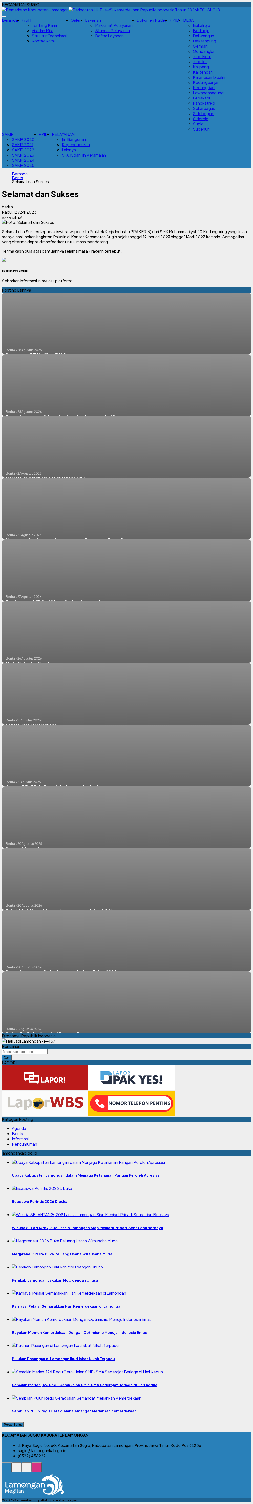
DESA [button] (188, 20)
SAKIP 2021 (22, 144)
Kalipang (201, 66)
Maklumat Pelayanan (114, 25)
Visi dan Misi (42, 30)
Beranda (10, 20)
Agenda (19, 1128)
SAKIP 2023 (23, 155)
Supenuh (201, 129)
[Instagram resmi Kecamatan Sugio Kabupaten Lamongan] (37, 1469)
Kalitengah (203, 72)
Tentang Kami (44, 25)
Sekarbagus (204, 108)
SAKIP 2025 (23, 165)
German (200, 46)
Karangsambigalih (209, 77)
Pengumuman (24, 1144)
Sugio (198, 123)
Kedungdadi (204, 87)
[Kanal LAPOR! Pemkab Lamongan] (17, 1469)
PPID (174, 20)
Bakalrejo (201, 25)
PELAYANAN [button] (63, 134)
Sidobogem (203, 113)
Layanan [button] (93, 20)
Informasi (20, 1138)
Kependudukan (76, 144)
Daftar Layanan (109, 35)
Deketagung (204, 40)
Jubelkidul (202, 56)
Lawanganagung (208, 92)
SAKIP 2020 (23, 139)
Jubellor (200, 61)
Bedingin (201, 30)
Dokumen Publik (151, 20)
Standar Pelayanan (112, 30)
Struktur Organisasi (49, 35)
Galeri (76, 20)
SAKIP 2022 (23, 149)
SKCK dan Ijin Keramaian (84, 155)
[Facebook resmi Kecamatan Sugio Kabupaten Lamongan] (27, 1469)
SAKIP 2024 (23, 160)
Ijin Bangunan (74, 139)
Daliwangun (203, 35)
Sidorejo (200, 118)
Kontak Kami (43, 40)
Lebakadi (201, 97)
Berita (17, 178)
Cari (7, 1057)
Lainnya (69, 149)
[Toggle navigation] (4, 16)
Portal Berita (13, 1424)
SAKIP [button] (8, 134)
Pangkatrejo (204, 103)
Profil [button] (26, 20)
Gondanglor (204, 51)
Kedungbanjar (206, 82)
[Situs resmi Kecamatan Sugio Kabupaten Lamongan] (7, 1469)
